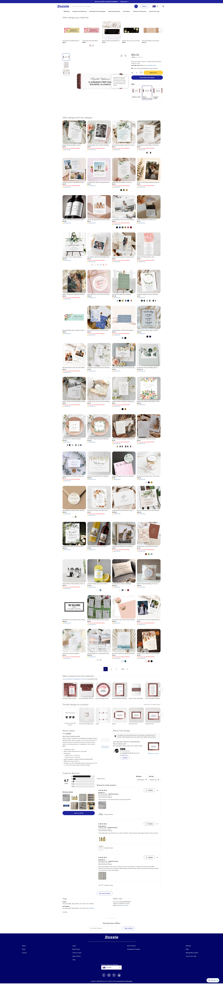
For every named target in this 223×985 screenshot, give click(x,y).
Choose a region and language (109, 964)
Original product (108, 814)
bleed (88, 765)
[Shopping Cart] (163, 6)
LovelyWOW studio (151, 65)
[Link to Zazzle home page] (63, 6)
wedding (91, 908)
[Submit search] (136, 6)
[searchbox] (104, 6)
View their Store (124, 755)
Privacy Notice (128, 981)
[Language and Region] (155, 6)
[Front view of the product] (100, 81)
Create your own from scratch (105, 747)
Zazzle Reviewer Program (105, 797)
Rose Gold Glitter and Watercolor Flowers (74, 679)
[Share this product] (121, 56)
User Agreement (121, 981)
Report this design (154, 753)
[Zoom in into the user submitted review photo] (66, 797)
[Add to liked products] (125, 56)
